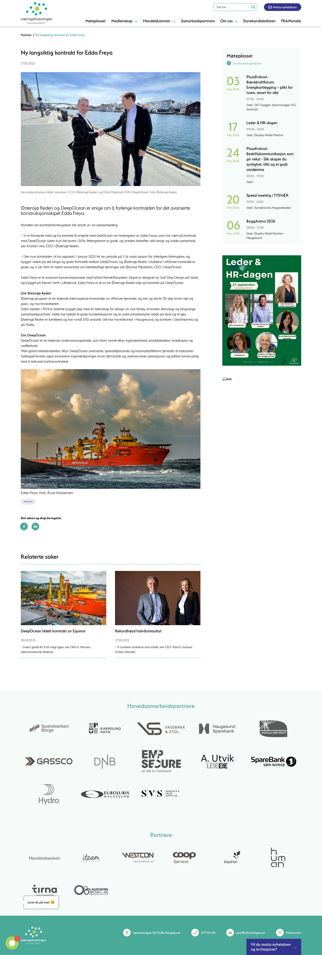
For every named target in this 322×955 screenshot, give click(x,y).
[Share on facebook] (24, 529)
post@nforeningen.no (250, 933)
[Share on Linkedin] (35, 529)
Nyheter (26, 35)
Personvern (293, 933)
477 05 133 (208, 933)
